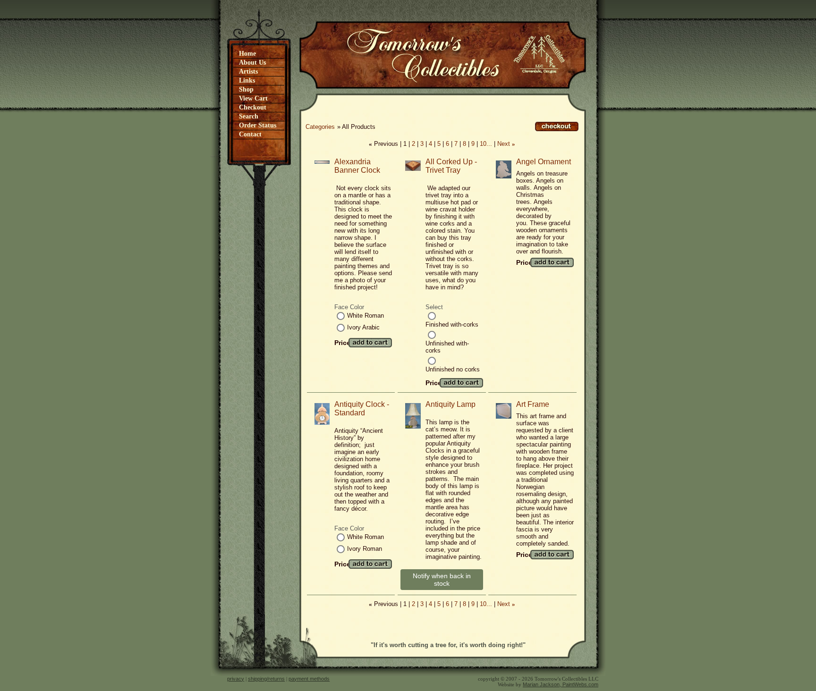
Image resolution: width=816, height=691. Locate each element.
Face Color (349, 307)
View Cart (253, 98)
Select (434, 307)
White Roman (365, 315)
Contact (250, 134)
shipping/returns (266, 679)
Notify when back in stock (442, 579)
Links (247, 80)
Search (248, 116)
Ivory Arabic (363, 327)
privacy (235, 679)
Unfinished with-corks (447, 347)
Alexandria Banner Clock (357, 166)
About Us (252, 62)
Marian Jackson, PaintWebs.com (560, 684)
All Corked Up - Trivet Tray (451, 166)
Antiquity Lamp (450, 404)
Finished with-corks (451, 324)
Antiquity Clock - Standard (361, 408)
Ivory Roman (364, 548)
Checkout (252, 107)
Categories (320, 126)
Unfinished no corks (452, 369)
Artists (248, 71)
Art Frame (532, 404)
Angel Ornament (543, 162)
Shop (246, 89)
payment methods (309, 679)
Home (247, 53)
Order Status (257, 125)
